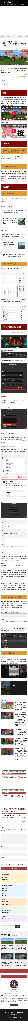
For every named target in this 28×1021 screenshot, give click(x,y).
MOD (8, 4)
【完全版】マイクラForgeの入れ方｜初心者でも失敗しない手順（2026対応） (10, 244)
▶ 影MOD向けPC (6, 903)
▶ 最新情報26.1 (5, 879)
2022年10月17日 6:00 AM (8, 792)
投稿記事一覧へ (14, 1005)
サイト (2, 857)
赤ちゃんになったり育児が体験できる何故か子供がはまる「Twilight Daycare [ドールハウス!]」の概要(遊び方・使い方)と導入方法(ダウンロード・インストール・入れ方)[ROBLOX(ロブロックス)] (20, 719)
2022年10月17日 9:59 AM (8, 813)
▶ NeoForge (5, 893)
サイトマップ (14, 1014)
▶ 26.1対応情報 (5, 887)
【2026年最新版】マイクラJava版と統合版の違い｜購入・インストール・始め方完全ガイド (10, 221)
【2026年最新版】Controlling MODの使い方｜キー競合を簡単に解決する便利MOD (20, 732)
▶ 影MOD (4, 888)
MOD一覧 (19, 48)
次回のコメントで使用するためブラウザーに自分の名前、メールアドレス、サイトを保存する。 (14, 864)
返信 (23, 783)
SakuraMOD (5, 272)
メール (3, 851)
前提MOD (4, 305)
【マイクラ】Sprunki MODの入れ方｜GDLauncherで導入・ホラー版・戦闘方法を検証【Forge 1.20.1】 (7, 948)
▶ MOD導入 (5, 890)
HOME (3, 36)
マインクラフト (10, 36)
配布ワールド (17, 4)
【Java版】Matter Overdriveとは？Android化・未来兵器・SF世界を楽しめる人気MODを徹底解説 (7, 963)
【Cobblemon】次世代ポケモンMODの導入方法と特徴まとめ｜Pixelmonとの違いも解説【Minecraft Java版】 (21, 948)
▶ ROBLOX (4, 920)
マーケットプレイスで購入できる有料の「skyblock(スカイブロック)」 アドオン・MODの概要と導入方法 (21, 706)
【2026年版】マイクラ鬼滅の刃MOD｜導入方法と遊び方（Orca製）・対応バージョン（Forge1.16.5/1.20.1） (21, 741)
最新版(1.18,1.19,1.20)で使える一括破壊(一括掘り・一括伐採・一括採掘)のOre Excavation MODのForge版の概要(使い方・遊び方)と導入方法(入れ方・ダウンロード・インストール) (21, 754)
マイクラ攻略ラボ (7, 2)
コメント (3, 833)
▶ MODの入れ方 (6, 877)
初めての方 (3, 4)
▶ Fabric (4, 892)
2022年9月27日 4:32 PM (7, 773)
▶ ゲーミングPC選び (7, 904)
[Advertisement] (14, 20)
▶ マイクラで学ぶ (6, 918)
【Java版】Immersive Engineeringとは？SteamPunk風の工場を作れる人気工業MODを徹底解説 (20, 963)
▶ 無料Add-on (5, 912)
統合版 (11, 4)
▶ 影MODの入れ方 (6, 901)
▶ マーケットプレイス (7, 910)
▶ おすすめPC (5, 881)
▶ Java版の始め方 (6, 875)
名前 (2, 846)
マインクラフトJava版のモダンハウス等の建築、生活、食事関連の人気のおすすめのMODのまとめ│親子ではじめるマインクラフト (13, 810)
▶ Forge (4, 895)
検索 (2, 924)
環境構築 (22, 4)
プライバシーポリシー (10, 1012)
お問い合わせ (20, 1012)
